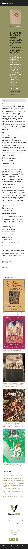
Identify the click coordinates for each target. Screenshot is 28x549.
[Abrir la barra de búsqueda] (22, 3)
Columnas (5, 267)
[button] (11, 88)
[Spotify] (17, 539)
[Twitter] (13, 539)
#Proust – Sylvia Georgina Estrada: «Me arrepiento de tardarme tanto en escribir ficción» (13, 496)
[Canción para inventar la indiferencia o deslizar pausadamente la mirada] (14, 311)
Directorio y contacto (14, 530)
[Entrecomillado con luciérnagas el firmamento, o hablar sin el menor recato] (14, 348)
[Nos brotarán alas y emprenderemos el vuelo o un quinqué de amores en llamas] (14, 462)
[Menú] (26, 3)
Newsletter (14, 534)
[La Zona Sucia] (8, 3)
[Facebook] (10, 539)
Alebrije (14, 547)
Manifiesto (14, 532)
